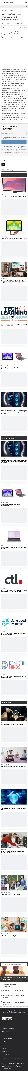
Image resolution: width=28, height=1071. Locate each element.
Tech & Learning (7, 23)
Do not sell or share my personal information (13, 1058)
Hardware (11, 10)
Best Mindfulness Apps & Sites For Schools (14, 996)
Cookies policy (5, 1035)
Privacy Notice (21, 147)
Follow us (16, 27)
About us (4, 1048)
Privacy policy (5, 1031)
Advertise (4, 1044)
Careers (4, 1041)
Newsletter (23, 27)
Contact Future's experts (8, 1028)
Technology (4, 10)
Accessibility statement (7, 1038)
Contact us (4, 1051)
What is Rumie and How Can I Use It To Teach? (14, 979)
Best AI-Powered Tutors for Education (11, 985)
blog (3, 164)
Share (5, 27)
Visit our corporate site (13, 1014)
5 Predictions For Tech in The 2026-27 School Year (14, 1003)
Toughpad (4, 34)
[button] (2, 2)
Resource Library (12, 6)
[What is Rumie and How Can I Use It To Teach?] (14, 974)
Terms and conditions (7, 1025)
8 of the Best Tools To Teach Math (14, 991)
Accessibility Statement (7, 1054)
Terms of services (19, 146)
